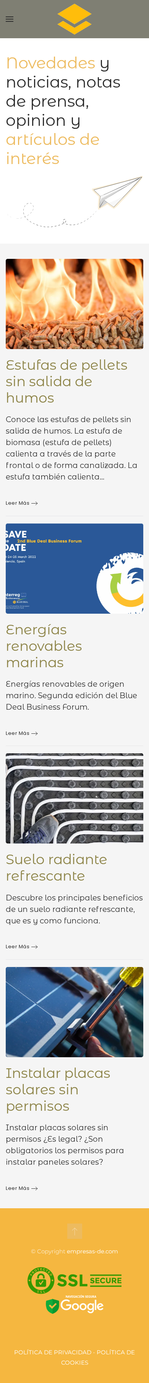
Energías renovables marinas (44, 646)
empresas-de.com (92, 1251)
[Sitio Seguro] (74, 1280)
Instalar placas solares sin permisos (58, 1089)
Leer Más (17, 503)
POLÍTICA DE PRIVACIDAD (52, 1352)
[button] (9, 19)
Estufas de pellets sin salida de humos (67, 381)
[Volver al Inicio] (74, 19)
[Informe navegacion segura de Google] (75, 1305)
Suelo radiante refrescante (56, 867)
